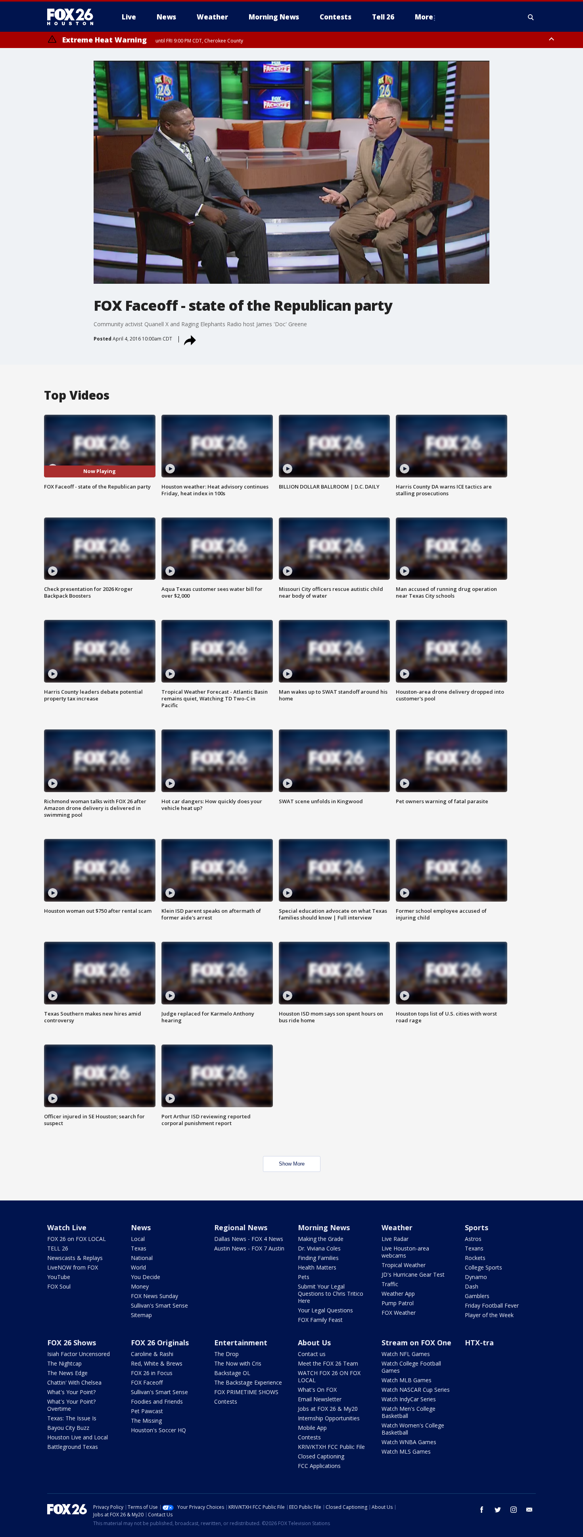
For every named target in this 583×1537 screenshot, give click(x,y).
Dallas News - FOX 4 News (248, 1239)
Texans (474, 1248)
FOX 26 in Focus (152, 1373)
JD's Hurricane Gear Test (413, 1274)
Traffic (390, 1284)
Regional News (240, 1227)
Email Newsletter (319, 1399)
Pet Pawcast (147, 1411)
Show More (292, 1164)
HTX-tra (479, 1342)
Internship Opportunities (329, 1418)
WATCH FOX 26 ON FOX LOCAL (329, 1376)
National (142, 1258)
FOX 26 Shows (71, 1342)
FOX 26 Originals (160, 1342)
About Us (314, 1342)
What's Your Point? (71, 1392)
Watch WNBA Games (409, 1442)
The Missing (146, 1420)
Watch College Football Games (411, 1367)
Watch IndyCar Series (409, 1399)
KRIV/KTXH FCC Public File (331, 1446)
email (529, 1509)
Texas (138, 1248)
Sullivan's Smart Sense (159, 1305)
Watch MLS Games (406, 1451)
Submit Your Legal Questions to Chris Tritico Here (330, 1293)
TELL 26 (57, 1248)
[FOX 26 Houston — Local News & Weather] (73, 17)
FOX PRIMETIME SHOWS (246, 1392)
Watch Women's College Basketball (413, 1429)
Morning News (324, 1227)
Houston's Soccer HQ (158, 1430)
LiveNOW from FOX (72, 1267)
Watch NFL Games (406, 1354)
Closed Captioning (321, 1456)
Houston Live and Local (77, 1437)
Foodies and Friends (157, 1401)
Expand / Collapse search (531, 17)
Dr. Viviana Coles (319, 1248)
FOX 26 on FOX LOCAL (76, 1239)
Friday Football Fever (492, 1305)
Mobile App (312, 1427)
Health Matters (317, 1267)
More (424, 16)
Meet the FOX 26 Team (328, 1363)
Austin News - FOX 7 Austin (249, 1248)
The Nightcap (64, 1363)
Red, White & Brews (156, 1363)
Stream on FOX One (416, 1342)
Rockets (475, 1258)
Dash (471, 1286)
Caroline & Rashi (152, 1354)
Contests (225, 1401)
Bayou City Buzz (68, 1427)
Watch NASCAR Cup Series (416, 1389)
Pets (303, 1277)
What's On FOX (317, 1389)
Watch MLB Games (406, 1380)
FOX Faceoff (147, 1382)
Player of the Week (489, 1315)
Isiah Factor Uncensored (78, 1354)
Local (138, 1239)
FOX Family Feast (320, 1319)
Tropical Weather (404, 1265)
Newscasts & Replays (75, 1258)
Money (140, 1286)
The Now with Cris (237, 1363)
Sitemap (141, 1315)
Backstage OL (232, 1373)
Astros (473, 1239)
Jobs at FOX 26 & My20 (328, 1408)
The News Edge (67, 1373)
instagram (513, 1509)
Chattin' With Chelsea (74, 1382)
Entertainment (240, 1342)
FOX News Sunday (154, 1296)
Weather (397, 1227)
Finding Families (318, 1258)
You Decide (145, 1277)
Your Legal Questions (325, 1310)
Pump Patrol (398, 1303)
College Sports (483, 1267)
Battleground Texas (72, 1446)
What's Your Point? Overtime (71, 1405)
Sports (476, 1227)
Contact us (312, 1354)
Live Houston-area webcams (405, 1252)
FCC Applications (319, 1466)
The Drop (226, 1354)
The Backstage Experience (248, 1382)
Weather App (398, 1293)
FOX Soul (59, 1286)
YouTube (58, 1277)
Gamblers (477, 1296)
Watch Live (66, 1227)
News (141, 1227)
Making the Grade (320, 1239)
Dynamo (476, 1277)
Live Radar (395, 1239)
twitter (497, 1509)
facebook (482, 1509)
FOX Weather (399, 1312)
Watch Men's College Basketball (408, 1412)
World (138, 1267)
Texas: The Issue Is (71, 1418)
